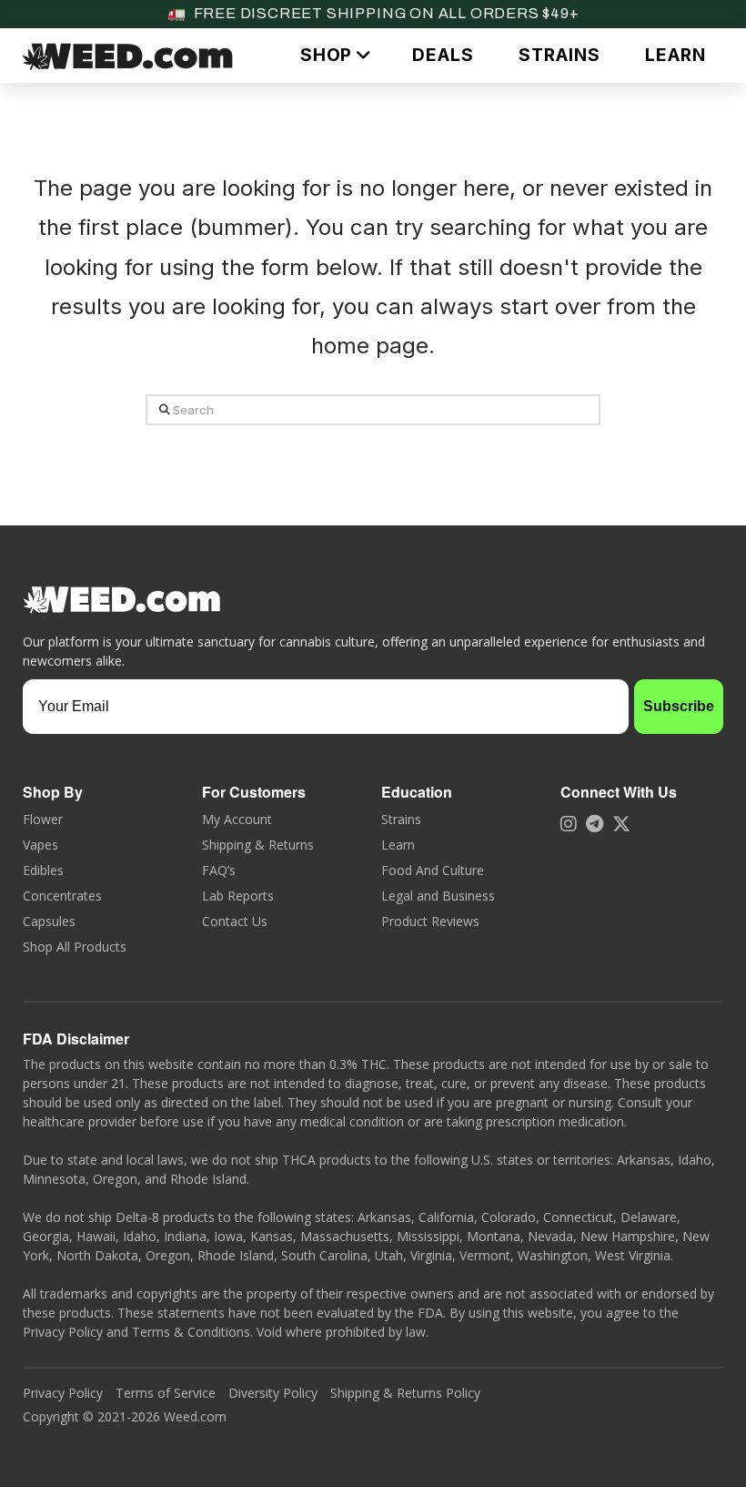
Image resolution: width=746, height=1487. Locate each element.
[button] (333, 55)
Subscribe (678, 706)
